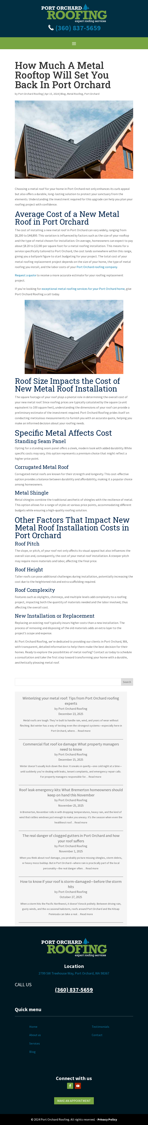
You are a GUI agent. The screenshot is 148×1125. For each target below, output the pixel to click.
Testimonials (100, 1027)
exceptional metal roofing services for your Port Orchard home (83, 289)
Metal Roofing (75, 94)
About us (35, 1035)
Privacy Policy (107, 1119)
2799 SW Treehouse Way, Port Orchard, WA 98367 (74, 973)
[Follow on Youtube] (78, 1086)
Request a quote (25, 275)
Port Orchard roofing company (97, 267)
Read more (84, 731)
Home (33, 1027)
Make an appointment (74, 1101)
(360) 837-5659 (77, 28)
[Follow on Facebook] (70, 1086)
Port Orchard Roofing (30, 94)
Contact (97, 1035)
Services (34, 1043)
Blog (63, 94)
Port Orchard (91, 94)
